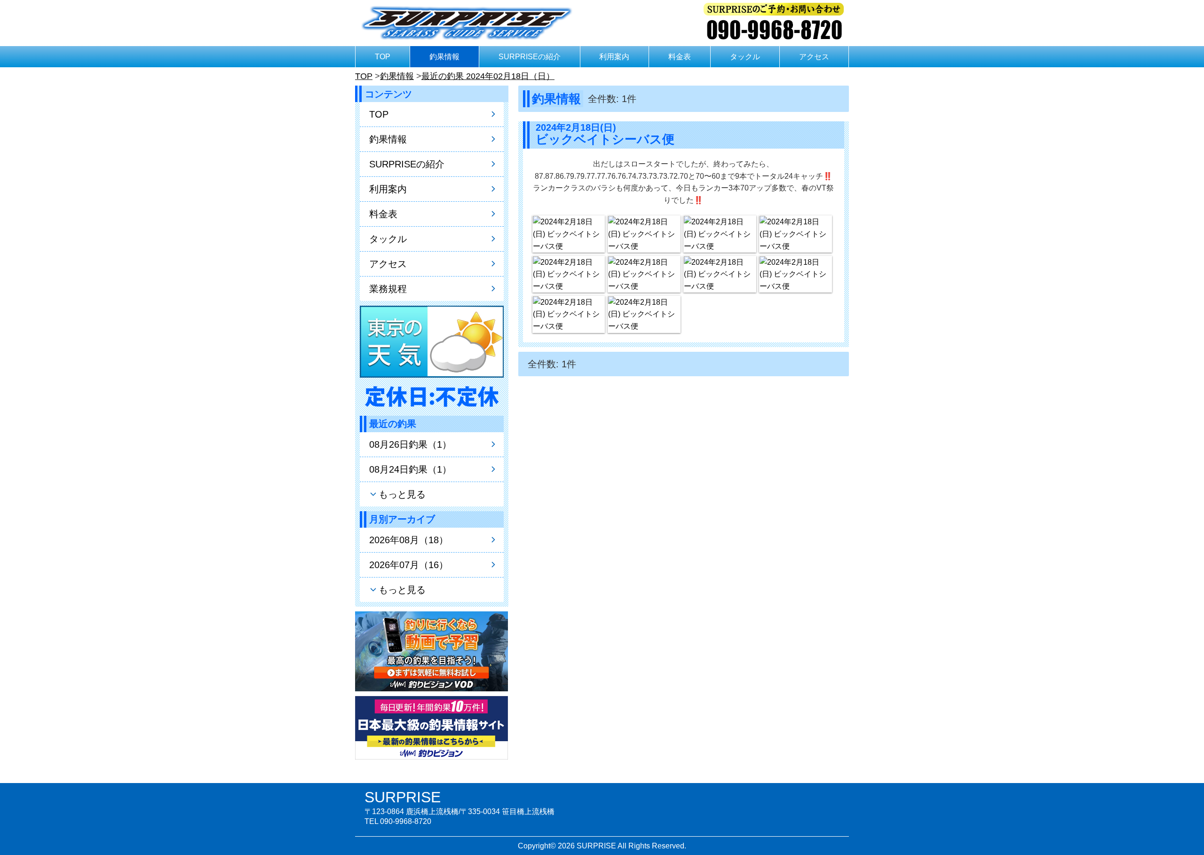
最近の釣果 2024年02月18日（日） (487, 76)
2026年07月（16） (408, 565)
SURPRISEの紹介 (530, 57)
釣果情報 (444, 57)
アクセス (814, 57)
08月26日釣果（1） (410, 444)
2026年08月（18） (408, 540)
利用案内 (614, 57)
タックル (745, 57)
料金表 (679, 57)
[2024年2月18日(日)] (568, 234)
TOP (382, 57)
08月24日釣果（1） (410, 469)
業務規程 (388, 289)
